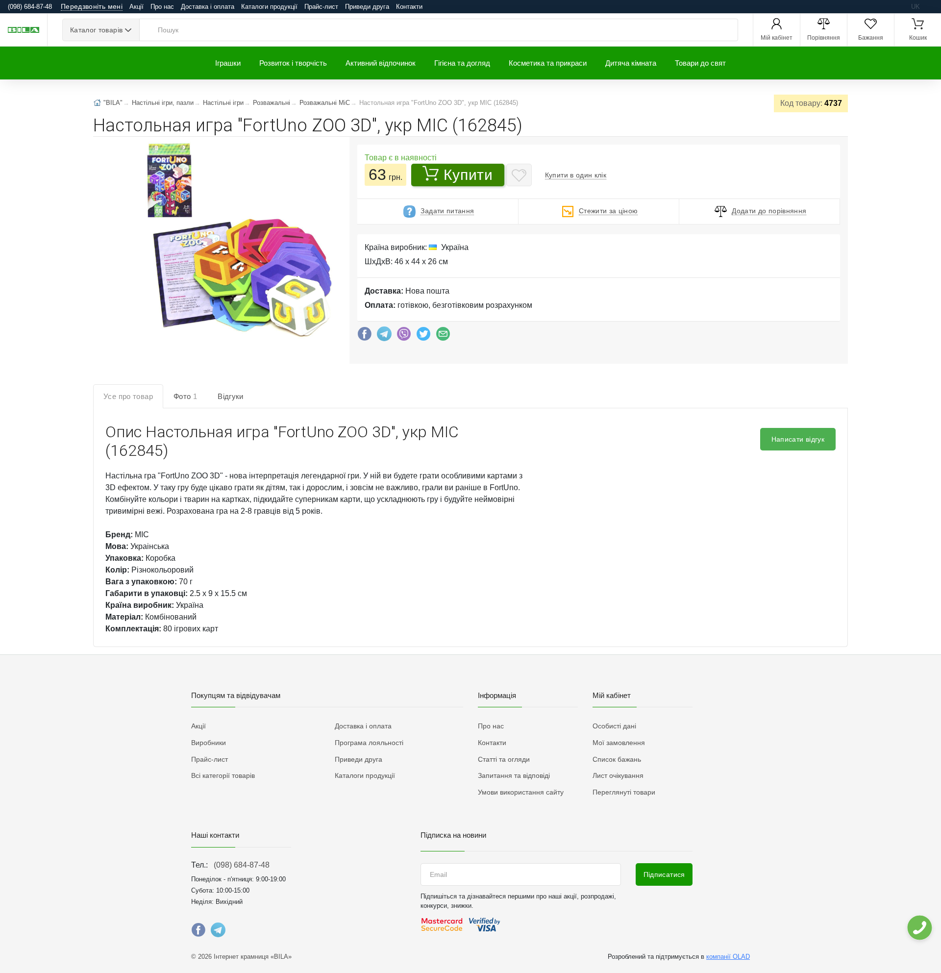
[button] (234, 240)
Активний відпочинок (381, 63)
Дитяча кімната (630, 63)
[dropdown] (919, 927)
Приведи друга (367, 6)
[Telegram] (384, 336)
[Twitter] (423, 336)
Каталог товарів (96, 30)
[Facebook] (364, 336)
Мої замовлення (619, 743)
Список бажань (617, 759)
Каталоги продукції (269, 6)
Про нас (162, 6)
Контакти (409, 6)
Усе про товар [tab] (128, 396)
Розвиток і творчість (293, 63)
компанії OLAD (728, 956)
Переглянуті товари (624, 792)
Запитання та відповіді (514, 775)
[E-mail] (443, 336)
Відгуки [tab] (231, 396)
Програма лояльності (369, 743)
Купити (468, 175)
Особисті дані (614, 726)
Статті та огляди (504, 759)
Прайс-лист (321, 6)
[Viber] (403, 336)
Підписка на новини (453, 835)
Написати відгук (797, 439)
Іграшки (228, 63)
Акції (136, 6)
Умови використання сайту (521, 792)
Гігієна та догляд (462, 63)
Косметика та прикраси (548, 63)
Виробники (208, 743)
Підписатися (664, 874)
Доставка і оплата (207, 6)
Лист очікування (618, 775)
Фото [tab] (185, 396)
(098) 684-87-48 (242, 865)
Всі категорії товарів (223, 775)
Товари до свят (700, 63)
